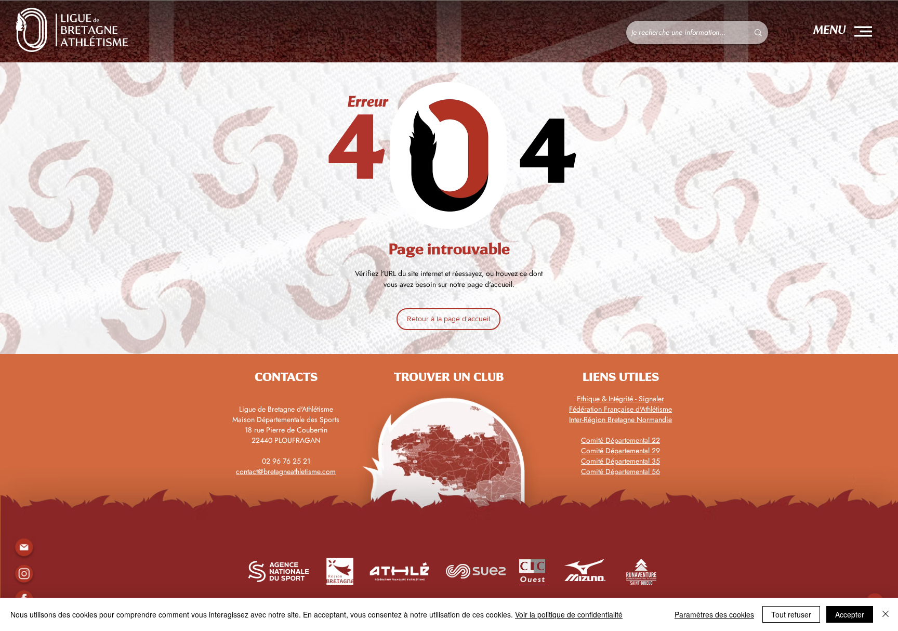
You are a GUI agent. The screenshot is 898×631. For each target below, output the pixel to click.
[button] (863, 31)
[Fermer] (885, 614)
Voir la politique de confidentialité (569, 614)
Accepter (849, 614)
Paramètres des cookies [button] (714, 614)
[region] (23, 573)
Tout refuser (791, 614)
